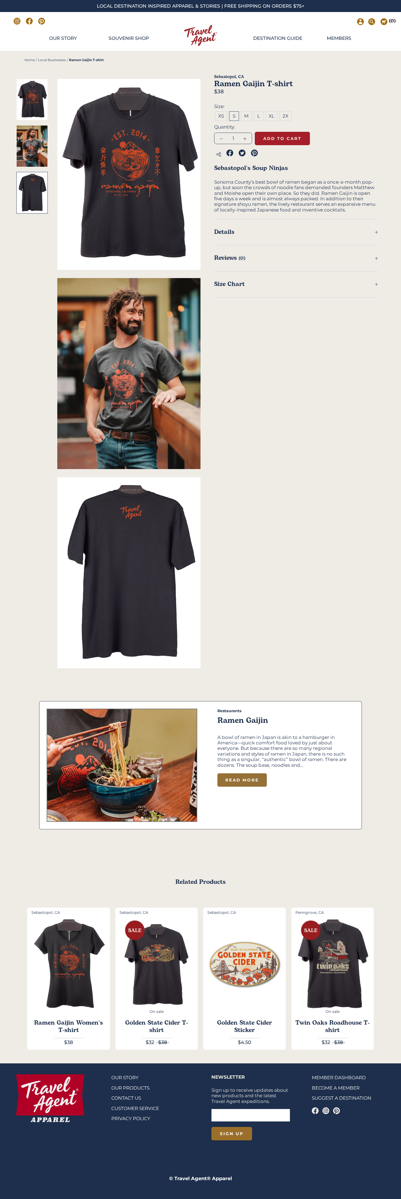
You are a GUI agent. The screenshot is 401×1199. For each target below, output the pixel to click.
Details (224, 232)
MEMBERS (339, 38)
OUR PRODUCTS (130, 1088)
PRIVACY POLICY (130, 1118)
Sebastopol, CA (229, 77)
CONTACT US (126, 1098)
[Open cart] (384, 21)
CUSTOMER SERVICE (135, 1108)
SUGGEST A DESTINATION (341, 1098)
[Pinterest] (336, 1110)
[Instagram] (325, 1110)
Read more (242, 780)
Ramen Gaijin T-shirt (86, 60)
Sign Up (232, 1133)
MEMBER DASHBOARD (339, 1077)
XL (271, 116)
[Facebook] (315, 1110)
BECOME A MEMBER (336, 1088)
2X (285, 116)
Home (30, 60)
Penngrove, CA (309, 912)
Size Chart (229, 284)
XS (221, 116)
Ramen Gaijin (242, 720)
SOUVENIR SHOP (129, 38)
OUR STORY (63, 38)
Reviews (229, 258)
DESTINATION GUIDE (277, 38)
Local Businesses (52, 60)
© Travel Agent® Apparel (200, 1179)
